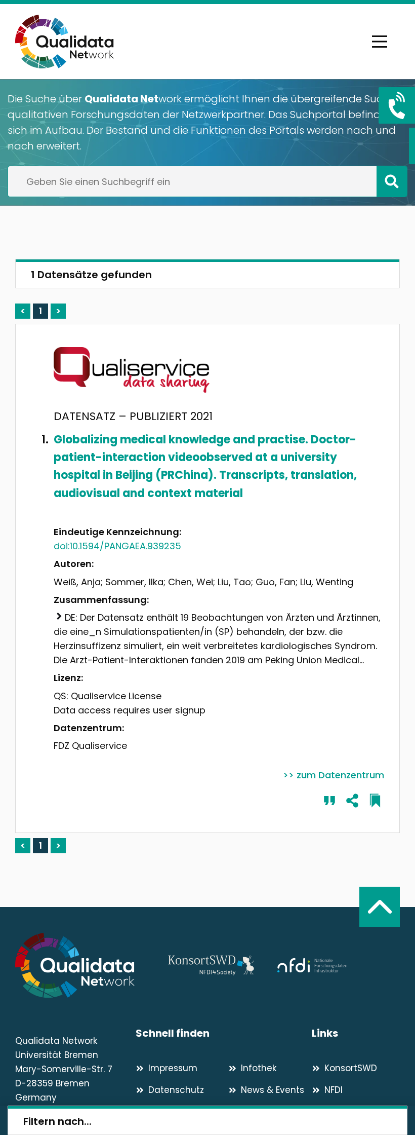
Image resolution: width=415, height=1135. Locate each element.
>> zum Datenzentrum (333, 775)
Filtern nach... (57, 1121)
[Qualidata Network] (64, 41)
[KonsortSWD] (211, 965)
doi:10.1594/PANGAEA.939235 (117, 546)
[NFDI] (312, 965)
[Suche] (392, 181)
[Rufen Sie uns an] (397, 105)
